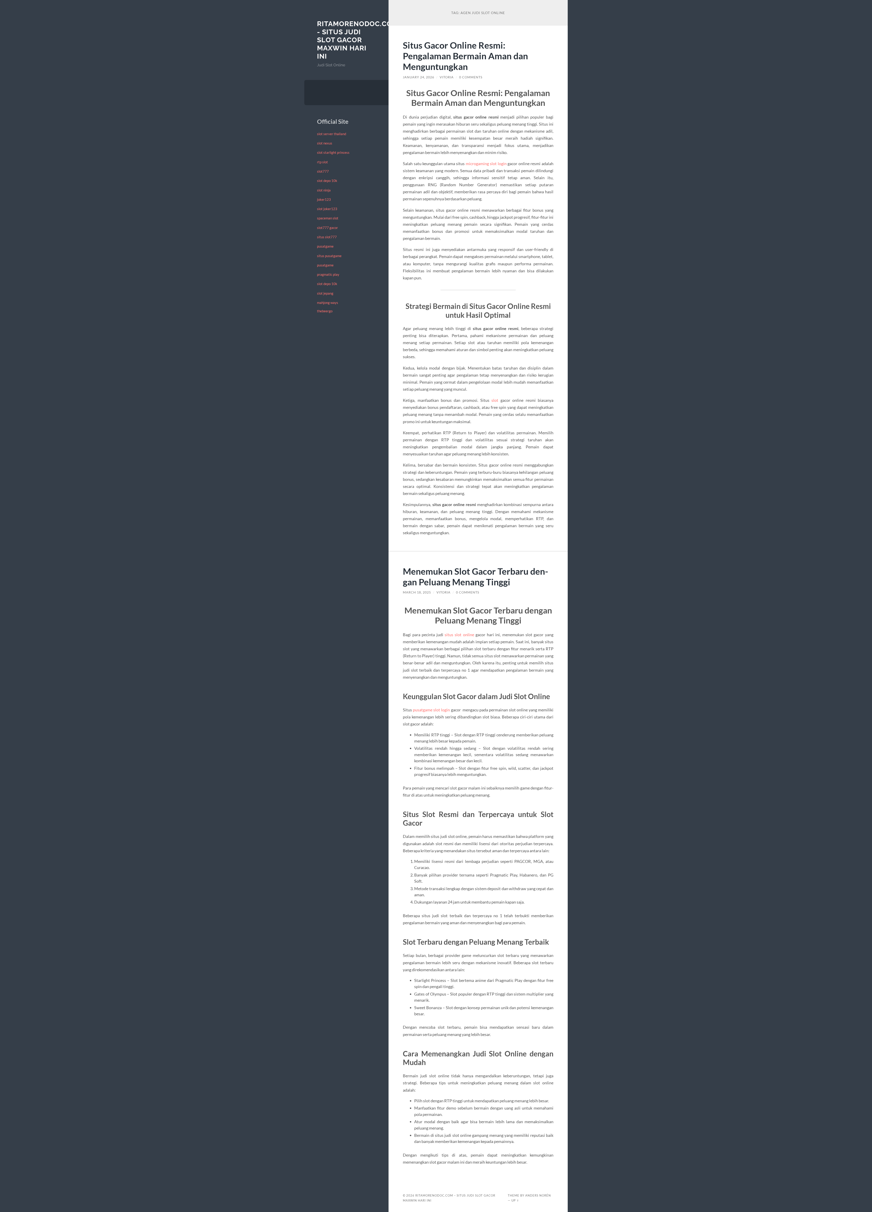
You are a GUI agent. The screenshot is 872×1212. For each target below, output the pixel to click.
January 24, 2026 (418, 77)
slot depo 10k (327, 181)
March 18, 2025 (417, 592)
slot (494, 400)
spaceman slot (327, 218)
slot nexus (324, 143)
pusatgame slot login (431, 709)
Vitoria (447, 77)
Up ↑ (515, 1200)
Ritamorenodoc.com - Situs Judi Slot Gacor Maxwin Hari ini (357, 40)
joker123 (324, 199)
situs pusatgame (329, 256)
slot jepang (325, 293)
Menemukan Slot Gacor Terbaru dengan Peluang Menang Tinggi (475, 576)
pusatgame (325, 246)
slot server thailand (331, 134)
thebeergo (324, 311)
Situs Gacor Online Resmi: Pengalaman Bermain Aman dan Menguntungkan (465, 56)
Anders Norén (538, 1195)
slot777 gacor (327, 228)
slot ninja (324, 190)
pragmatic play (328, 274)
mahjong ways (327, 303)
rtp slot (322, 162)
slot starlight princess (333, 152)
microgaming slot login (486, 163)
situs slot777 (327, 237)
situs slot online (459, 634)
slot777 (323, 171)
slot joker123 (327, 209)
